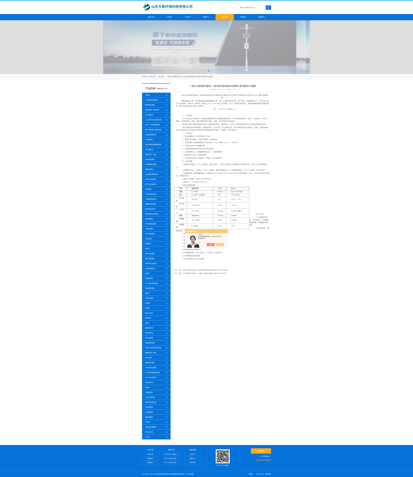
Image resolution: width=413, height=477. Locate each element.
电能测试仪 (149, 328)
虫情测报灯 (149, 139)
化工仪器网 (190, 474)
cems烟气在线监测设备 (153, 120)
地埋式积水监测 (150, 263)
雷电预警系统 (150, 288)
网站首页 (151, 17)
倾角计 (147, 323)
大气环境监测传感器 (152, 372)
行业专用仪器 (150, 397)
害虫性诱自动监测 (151, 214)
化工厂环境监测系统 (152, 125)
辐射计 (147, 293)
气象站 (147, 95)
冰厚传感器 (149, 298)
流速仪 (147, 273)
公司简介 (169, 17)
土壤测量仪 (149, 412)
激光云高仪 (149, 432)
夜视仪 (147, 308)
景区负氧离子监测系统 (153, 130)
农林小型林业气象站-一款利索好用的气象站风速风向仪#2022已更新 (205, 270)
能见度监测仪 (150, 253)
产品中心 (188, 17)
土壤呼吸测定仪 (150, 135)
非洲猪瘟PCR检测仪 (152, 110)
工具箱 (147, 422)
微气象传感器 (150, 105)
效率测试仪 (149, 333)
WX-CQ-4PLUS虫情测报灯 (171, 462)
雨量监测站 (149, 169)
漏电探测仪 (149, 417)
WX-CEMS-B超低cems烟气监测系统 (171, 454)
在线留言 (243, 17)
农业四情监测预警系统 (153, 144)
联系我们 (261, 17)
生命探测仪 (149, 407)
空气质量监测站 (150, 224)
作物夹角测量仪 (150, 427)
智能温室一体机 (150, 154)
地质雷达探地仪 (150, 402)
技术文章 (224, 17)
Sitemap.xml (260, 474)
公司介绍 (150, 454)
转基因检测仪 (150, 159)
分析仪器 (148, 239)
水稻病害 (148, 189)
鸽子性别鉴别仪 (150, 184)
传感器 (147, 303)
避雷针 (147, 248)
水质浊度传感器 (150, 367)
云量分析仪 (149, 382)
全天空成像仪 (150, 234)
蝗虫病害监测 (150, 209)
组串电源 (148, 358)
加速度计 (148, 318)
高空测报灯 (149, 219)
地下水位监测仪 (150, 377)
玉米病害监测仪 (150, 194)
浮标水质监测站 (150, 179)
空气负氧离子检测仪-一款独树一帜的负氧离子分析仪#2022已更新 (204, 273)
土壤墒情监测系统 (151, 100)
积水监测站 (149, 338)
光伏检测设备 (150, 268)
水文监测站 (149, 115)
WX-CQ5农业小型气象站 (171, 458)
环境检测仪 (149, 392)
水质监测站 (149, 229)
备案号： (252, 474)
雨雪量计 (148, 244)
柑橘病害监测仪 (150, 204)
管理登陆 (268, 474)
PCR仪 (147, 437)
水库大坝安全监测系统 (153, 348)
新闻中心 (206, 17)
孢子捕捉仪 (149, 149)
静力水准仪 (149, 313)
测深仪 (147, 387)
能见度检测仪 (150, 258)
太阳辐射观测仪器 (151, 174)
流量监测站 (149, 278)
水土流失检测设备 (151, 283)
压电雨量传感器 (150, 164)
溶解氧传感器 (150, 362)
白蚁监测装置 (150, 343)
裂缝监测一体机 (150, 353)
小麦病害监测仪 (150, 199)
